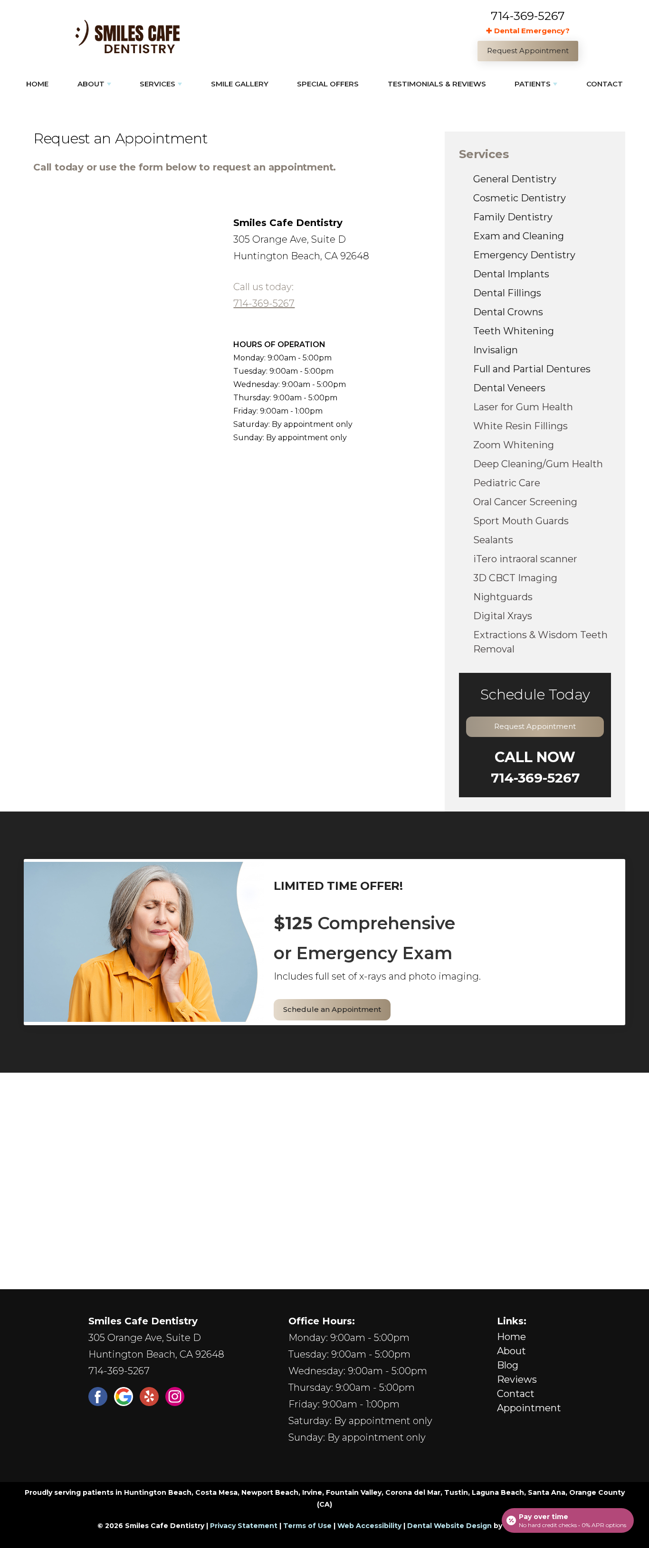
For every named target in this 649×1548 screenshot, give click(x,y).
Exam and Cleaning (518, 236)
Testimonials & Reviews (437, 83)
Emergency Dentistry (524, 255)
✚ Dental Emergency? (528, 30)
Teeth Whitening (513, 331)
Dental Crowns (508, 312)
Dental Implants (511, 274)
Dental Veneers (509, 388)
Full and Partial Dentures (532, 369)
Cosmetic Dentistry (519, 198)
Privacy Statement (243, 1525)
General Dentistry (514, 179)
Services (157, 83)
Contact (604, 83)
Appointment (529, 1408)
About (91, 83)
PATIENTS (533, 83)
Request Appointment (535, 726)
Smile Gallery (239, 83)
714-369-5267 (528, 16)
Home (37, 83)
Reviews (517, 1379)
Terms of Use (307, 1525)
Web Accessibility (369, 1525)
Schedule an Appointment (332, 1009)
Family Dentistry (513, 217)
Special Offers (328, 83)
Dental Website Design (449, 1525)
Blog (507, 1365)
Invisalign (495, 350)
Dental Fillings (507, 293)
